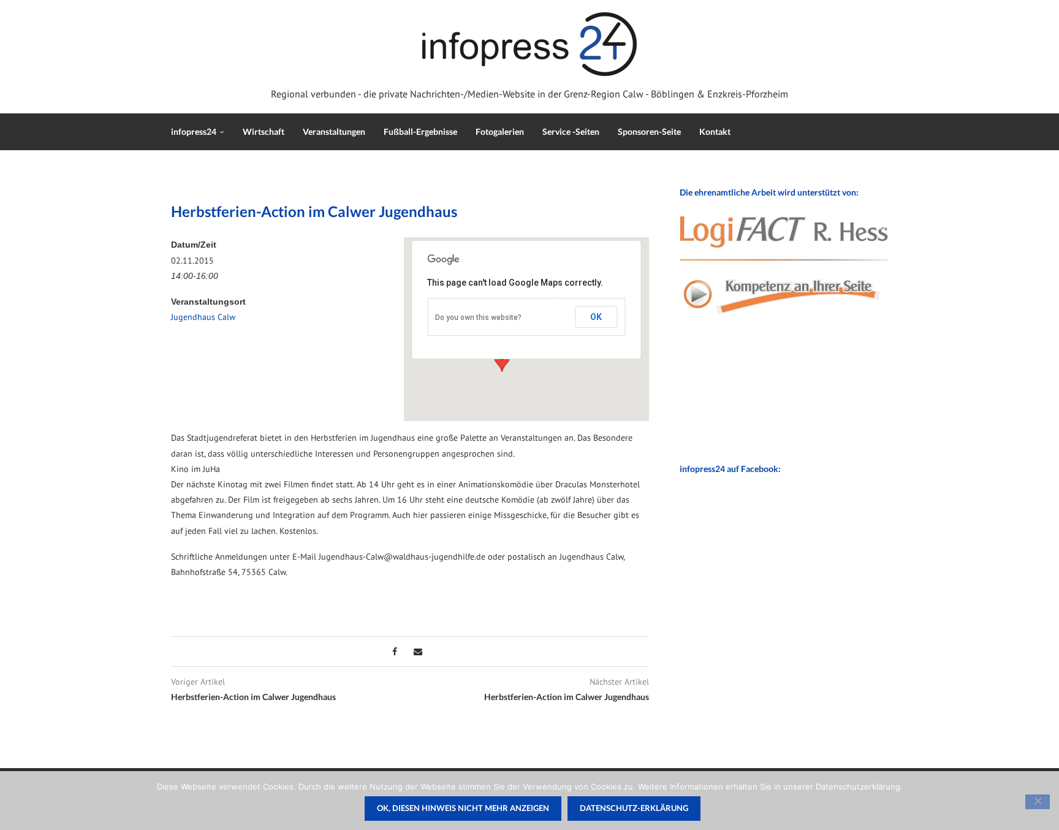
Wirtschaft (263, 131)
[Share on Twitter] (405, 651)
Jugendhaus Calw (203, 316)
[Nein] (1037, 801)
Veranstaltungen (334, 131)
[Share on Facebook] (394, 651)
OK (596, 317)
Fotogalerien (500, 131)
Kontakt (715, 131)
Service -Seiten (570, 131)
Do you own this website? (478, 317)
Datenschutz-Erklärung (634, 808)
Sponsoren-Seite (649, 131)
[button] (502, 360)
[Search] (882, 132)
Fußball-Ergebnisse (420, 131)
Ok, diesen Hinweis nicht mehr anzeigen (463, 808)
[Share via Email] (418, 651)
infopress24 (193, 131)
